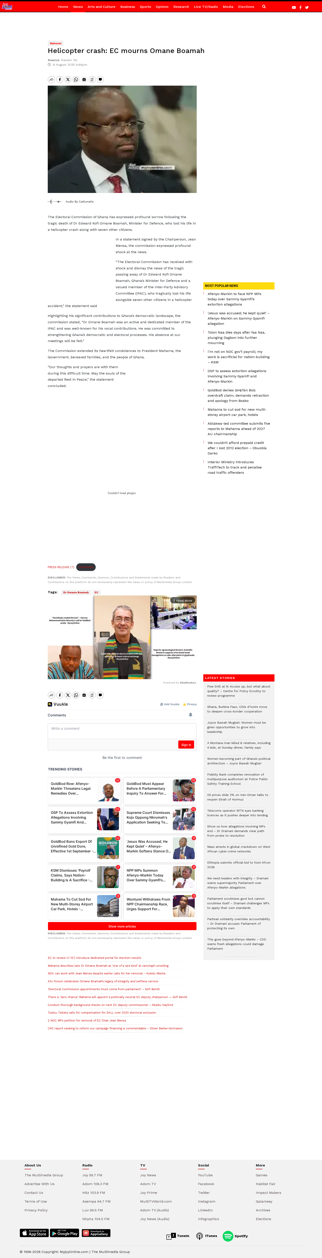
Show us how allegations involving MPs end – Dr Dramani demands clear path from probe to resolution (236, 833)
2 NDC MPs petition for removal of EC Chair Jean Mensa (87, 1020)
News (78, 7)
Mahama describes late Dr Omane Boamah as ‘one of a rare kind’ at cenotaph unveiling (108, 965)
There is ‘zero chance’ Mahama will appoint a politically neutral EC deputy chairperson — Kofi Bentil (117, 997)
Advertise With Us (40, 1184)
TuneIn (182, 1236)
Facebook (206, 1184)
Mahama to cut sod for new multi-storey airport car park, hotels (237, 412)
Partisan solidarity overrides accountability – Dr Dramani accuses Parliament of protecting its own (238, 926)
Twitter (204, 1193)
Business (127, 7)
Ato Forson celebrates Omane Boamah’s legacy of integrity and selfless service (103, 981)
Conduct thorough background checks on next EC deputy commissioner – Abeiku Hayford (110, 1005)
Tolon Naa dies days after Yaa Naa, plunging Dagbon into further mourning (236, 337)
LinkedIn (205, 1210)
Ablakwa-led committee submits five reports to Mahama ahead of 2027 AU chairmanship (239, 428)
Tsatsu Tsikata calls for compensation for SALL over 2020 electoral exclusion (102, 1012)
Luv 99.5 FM (92, 1210)
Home (63, 7)
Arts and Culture (101, 7)
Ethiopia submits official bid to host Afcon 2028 (239, 867)
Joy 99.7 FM (92, 1175)
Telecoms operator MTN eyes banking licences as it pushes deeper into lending (237, 815)
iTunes (210, 1236)
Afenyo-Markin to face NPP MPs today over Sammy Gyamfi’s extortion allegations (234, 299)
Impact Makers (268, 1193)
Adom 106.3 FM (95, 1184)
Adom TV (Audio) (154, 1210)
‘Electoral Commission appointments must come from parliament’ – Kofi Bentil (104, 989)
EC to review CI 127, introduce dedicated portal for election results (94, 957)
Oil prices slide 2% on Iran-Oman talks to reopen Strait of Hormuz (237, 799)
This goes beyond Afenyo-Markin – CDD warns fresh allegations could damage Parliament (236, 946)
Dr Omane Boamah (76, 592)
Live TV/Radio (206, 7)
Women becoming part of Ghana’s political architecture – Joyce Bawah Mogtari (239, 763)
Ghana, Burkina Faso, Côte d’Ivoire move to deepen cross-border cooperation (237, 711)
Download (86, 567)
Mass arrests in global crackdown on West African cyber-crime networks (238, 851)
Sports (145, 7)
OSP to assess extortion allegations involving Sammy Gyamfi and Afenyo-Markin (237, 376)
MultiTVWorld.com (156, 1201)
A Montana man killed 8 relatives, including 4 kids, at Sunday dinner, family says (239, 747)
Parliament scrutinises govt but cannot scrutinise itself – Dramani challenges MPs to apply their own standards (238, 905)
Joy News (148, 1175)
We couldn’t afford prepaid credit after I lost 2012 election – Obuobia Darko (237, 448)
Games (261, 1175)
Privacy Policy (36, 1210)
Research (181, 7)
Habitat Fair (266, 1184)
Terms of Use (36, 1201)
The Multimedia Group (44, 1175)
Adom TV (148, 1184)
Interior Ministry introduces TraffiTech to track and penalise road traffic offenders (235, 467)
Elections (246, 7)
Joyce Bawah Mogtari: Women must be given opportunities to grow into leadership (236, 729)
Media (228, 7)
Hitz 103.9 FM (93, 1193)
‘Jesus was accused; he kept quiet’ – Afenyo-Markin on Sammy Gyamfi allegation (239, 318)
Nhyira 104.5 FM (96, 1219)
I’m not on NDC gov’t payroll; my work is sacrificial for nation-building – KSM (239, 357)
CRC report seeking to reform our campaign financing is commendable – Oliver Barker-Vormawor (115, 1028)
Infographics (208, 1219)
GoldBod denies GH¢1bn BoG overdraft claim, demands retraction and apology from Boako (238, 395)
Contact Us (34, 1193)
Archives (263, 1210)
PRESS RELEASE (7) (61, 567)
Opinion (162, 7)
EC (96, 592)
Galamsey (264, 1201)
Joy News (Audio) (154, 1219)
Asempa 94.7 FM (96, 1201)
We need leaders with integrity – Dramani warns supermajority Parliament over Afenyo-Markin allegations (238, 885)
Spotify (241, 1236)
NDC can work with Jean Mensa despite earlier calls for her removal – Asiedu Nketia (106, 973)
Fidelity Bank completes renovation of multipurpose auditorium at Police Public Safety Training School (237, 781)
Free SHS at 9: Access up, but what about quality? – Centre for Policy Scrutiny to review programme (238, 693)
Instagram (206, 1201)
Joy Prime (148, 1193)
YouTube (205, 1175)
